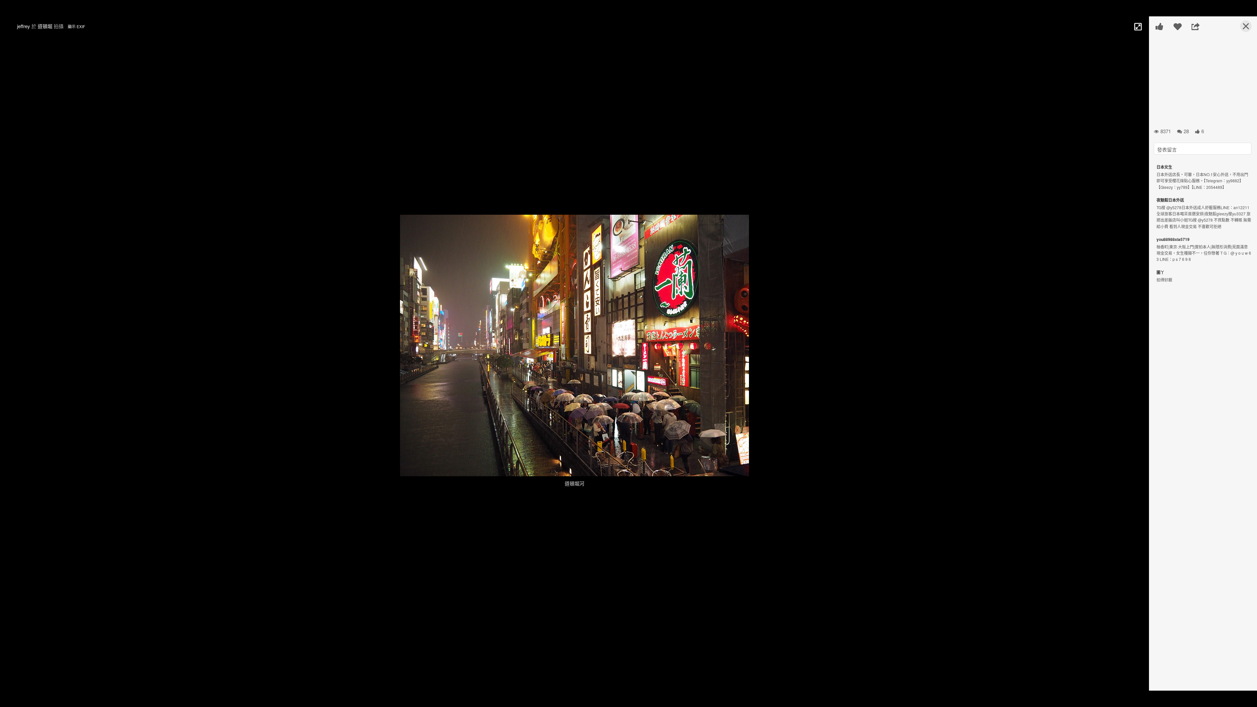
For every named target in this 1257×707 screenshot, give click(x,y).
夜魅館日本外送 (1170, 200)
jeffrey (23, 26)
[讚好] (1160, 26)
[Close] (1242, 29)
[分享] (1196, 26)
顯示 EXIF (76, 26)
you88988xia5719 (1173, 239)
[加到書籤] (1178, 26)
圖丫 (1160, 272)
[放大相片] (1137, 26)
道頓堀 (45, 26)
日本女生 (1164, 167)
